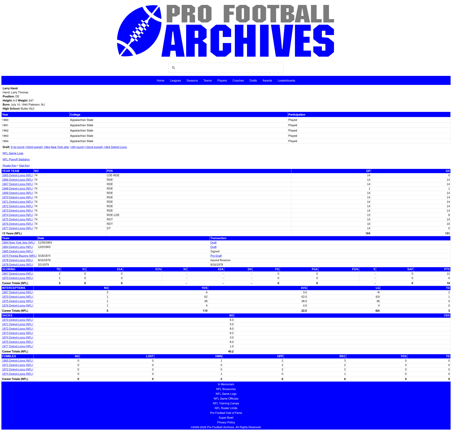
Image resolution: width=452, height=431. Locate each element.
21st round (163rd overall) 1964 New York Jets (40, 147)
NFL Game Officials (226, 398)
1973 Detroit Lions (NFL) (17, 210)
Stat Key (24, 165)
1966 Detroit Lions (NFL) (17, 179)
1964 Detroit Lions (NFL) (17, 247)
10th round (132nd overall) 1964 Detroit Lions (98, 147)
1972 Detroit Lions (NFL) (17, 206)
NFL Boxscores (226, 389)
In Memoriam (226, 384)
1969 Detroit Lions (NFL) (17, 192)
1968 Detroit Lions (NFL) (17, 188)
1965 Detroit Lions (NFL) (17, 175)
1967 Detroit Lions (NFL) (17, 184)
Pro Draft (216, 255)
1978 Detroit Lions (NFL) (17, 260)
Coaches (238, 80)
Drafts (253, 80)
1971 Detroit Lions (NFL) (17, 201)
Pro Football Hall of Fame (226, 413)
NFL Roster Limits (226, 408)
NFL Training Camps (226, 403)
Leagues (175, 80)
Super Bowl (226, 417)
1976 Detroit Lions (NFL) (17, 223)
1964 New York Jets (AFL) (18, 242)
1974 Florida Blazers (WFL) (19, 255)
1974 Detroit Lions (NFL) (17, 215)
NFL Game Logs (13, 153)
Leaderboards (286, 80)
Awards (267, 80)
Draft (213, 242)
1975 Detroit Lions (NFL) (17, 219)
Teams (207, 80)
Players (222, 80)
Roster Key (10, 165)
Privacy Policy (226, 422)
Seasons (192, 80)
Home (160, 80)
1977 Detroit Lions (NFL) (17, 228)
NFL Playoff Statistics (16, 159)
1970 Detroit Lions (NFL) (17, 197)
